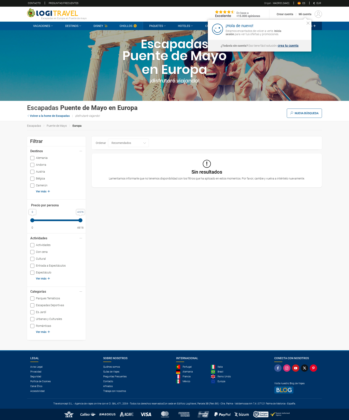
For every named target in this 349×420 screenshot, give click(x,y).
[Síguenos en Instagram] (287, 368)
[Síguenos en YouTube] (296, 368)
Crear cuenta (285, 14)
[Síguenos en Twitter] (305, 368)
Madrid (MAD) (276, 3)
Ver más (41, 191)
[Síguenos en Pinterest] (314, 368)
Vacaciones (41, 25)
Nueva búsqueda (307, 113)
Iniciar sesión (295, 29)
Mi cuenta (305, 14)
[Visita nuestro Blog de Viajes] (296, 390)
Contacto (34, 3)
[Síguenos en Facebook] (278, 368)
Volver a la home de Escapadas (50, 115)
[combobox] (128, 143)
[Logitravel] (237, 14)
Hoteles (184, 25)
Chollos (126, 25)
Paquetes (156, 25)
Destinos (71, 25)
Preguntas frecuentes (63, 3)
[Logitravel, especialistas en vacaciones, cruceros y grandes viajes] (57, 12)
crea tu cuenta (288, 45)
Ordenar (101, 142)
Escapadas (34, 125)
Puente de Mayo (57, 125)
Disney (98, 25)
